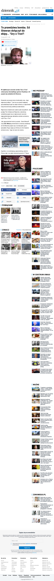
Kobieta (22, 560)
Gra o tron (9, 186)
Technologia (14, 562)
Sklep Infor (3, 570)
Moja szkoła (22, 565)
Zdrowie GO (17, 21)
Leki (31, 563)
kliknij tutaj (34, 552)
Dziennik (2, 24)
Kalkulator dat (45, 560)
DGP (32, 7)
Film (21, 568)
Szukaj (50, 10)
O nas (9, 575)
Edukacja (22, 563)
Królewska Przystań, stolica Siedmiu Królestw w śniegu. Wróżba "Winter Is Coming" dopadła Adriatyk (24, 140)
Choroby (32, 566)
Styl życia (32, 570)
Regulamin (26, 575)
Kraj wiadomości (27, 229)
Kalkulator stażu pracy (46, 563)
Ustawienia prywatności (25, 577)
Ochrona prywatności (36, 575)
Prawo (31, 560)
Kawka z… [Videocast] (26, 21)
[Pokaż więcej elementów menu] (52, 14)
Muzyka (4, 17)
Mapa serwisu (46, 575)
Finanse (31, 562)
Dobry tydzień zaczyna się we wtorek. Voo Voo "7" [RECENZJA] (15, 217)
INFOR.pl (16, 7)
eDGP (2, 563)
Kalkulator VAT (45, 565)
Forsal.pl (2, 565)
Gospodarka (14, 563)
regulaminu (27, 543)
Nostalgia (11, 21)
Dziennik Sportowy (36, 21)
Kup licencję (15, 180)
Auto (13, 560)
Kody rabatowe (23, 562)
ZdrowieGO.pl (37, 7)
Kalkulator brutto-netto (47, 568)
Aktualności (12, 17)
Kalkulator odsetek (46, 566)
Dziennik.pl (14, 558)
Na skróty (3, 558)
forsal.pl (21, 7)
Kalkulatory (45, 558)
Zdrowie (13, 568)
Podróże (13, 570)
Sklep (51, 7)
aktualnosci (17, 24)
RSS (34, 577)
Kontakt (5, 575)
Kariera (20, 575)
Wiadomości (14, 565)
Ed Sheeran (21, 186)
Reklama (15, 575)
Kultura (21, 571)
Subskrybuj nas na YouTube (10, 41)
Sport (13, 566)
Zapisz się (27, 547)
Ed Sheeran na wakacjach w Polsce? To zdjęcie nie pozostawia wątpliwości (4, 219)
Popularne (18, 229)
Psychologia (32, 568)
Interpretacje (3, 568)
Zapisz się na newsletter (10, 45)
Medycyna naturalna (34, 565)
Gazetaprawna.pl (4, 562)
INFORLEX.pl (27, 7)
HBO (15, 186)
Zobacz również (24, 145)
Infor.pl (2, 560)
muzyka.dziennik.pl (9, 24)
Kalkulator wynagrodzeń (47, 570)
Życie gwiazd (23, 566)
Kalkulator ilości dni (46, 562)
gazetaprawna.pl (45, 7)
